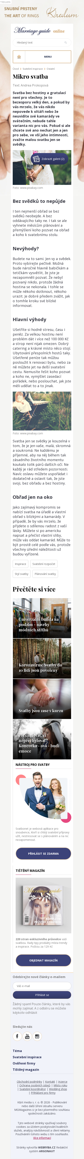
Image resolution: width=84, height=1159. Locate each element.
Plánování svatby (45, 574)
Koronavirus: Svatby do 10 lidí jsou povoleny (40, 667)
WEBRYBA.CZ (46, 1147)
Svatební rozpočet (43, 564)
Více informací (42, 1138)
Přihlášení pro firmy (43, 1093)
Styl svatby (21, 574)
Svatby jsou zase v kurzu (41, 710)
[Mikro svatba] (42, 152)
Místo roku (60, 1085)
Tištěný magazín (26, 1069)
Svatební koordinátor (33, 1089)
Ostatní (51, 68)
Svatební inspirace (33, 68)
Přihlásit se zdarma (43, 853)
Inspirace (20, 564)
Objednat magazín (43, 960)
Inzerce (62, 1081)
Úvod (16, 68)
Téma (17, 1051)
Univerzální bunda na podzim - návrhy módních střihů (39, 624)
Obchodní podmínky (29, 1081)
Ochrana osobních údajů (34, 1085)
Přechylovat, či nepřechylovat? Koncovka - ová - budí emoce (39, 743)
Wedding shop (58, 1089)
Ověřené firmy (24, 1063)
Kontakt (50, 1081)
